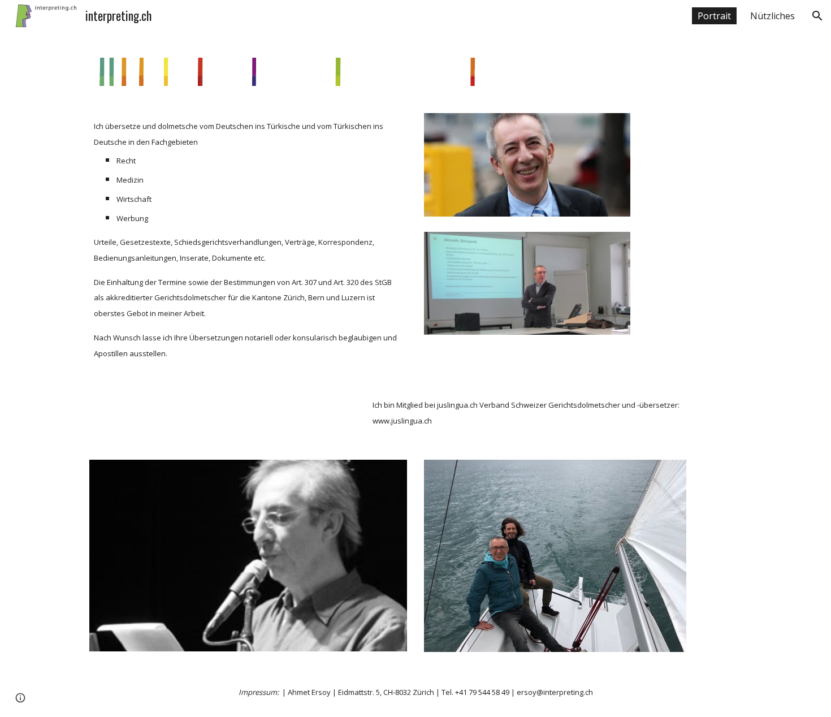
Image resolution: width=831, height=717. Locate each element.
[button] (817, 15)
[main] (248, 239)
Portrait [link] (714, 16)
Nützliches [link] (772, 16)
